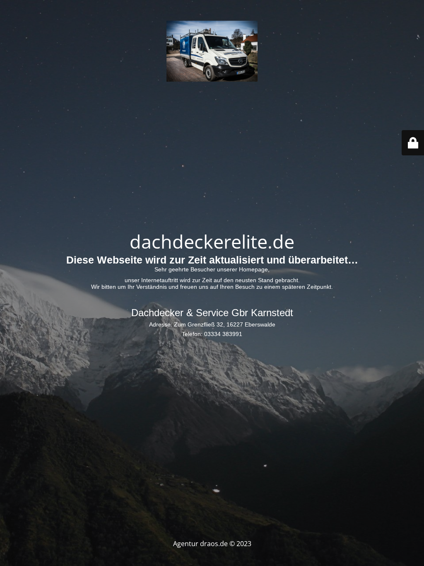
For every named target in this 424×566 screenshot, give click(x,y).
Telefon (191, 334)
